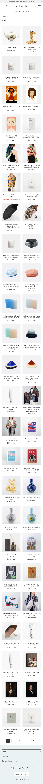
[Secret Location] (21, 6)
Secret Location (24, 779)
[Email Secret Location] (12, 768)
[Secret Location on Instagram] (19, 768)
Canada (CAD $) (20, 774)
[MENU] (2, 6)
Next (32, 741)
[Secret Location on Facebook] (16, 768)
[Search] (35, 6)
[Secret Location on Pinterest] (23, 768)
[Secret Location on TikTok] (26, 768)
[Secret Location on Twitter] (30, 768)
